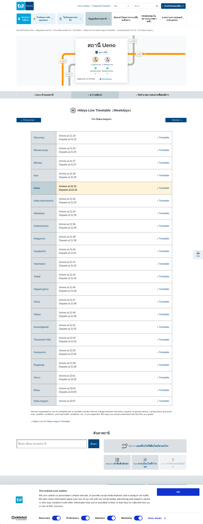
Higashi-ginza (41, 289)
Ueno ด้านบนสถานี (44, 95)
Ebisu (37, 390)
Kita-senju (39, 137)
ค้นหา (145, 465)
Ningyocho (39, 238)
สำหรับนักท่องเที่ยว (172, 6)
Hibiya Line (108, 65)
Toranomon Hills (42, 339)
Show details (155, 518)
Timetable (164, 137)
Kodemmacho (41, 226)
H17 (69, 74)
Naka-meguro (41, 401)
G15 (63, 61)
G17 (140, 54)
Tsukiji (37, 276)
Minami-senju (41, 150)
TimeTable (77, 30)
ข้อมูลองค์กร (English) (101, 6)
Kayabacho (40, 251)
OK (178, 492)
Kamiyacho (40, 352)
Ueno (37, 188)
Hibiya (37, 314)
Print (198, 256)
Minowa (38, 163)
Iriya (36, 175)
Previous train (28, 120)
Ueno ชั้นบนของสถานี (61, 30)
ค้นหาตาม (117, 463)
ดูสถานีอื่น (103, 52)
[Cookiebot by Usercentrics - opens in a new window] (19, 518)
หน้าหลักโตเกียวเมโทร (25, 30)
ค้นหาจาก (148, 446)
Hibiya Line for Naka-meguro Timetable (99, 30)
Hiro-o (37, 377)
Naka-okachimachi (43, 200)
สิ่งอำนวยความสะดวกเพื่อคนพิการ (153, 95)
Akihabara (39, 213)
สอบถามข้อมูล (83, 6)
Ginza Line (96, 65)
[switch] (85, 518)
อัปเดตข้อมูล (107, 79)
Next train (176, 120)
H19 (134, 41)
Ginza (37, 301)
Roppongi (39, 365)
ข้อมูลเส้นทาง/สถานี (43, 30)
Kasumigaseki (41, 327)
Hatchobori (39, 264)
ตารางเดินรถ (96, 95)
